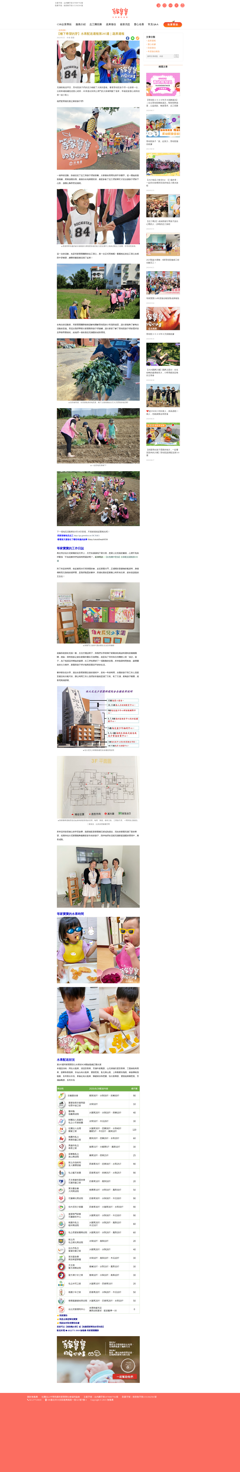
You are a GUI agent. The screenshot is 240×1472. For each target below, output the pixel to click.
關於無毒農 (32, 1397)
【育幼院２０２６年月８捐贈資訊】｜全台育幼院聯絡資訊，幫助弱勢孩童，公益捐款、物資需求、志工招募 (162, 103)
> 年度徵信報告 (153, 51)
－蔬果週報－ (62, 30)
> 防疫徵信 (151, 48)
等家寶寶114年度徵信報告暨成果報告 (162, 298)
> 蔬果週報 (151, 41)
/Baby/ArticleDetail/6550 (98, 539)
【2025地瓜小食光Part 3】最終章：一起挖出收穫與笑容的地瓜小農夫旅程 (162, 183)
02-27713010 (35, 1400)
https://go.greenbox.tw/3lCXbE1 (87, 535)
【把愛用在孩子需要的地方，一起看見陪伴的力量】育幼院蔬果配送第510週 (162, 453)
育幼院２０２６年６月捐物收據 (160, 334)
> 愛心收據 (151, 44)
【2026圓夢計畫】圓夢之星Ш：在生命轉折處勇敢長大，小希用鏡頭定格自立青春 (162, 373)
